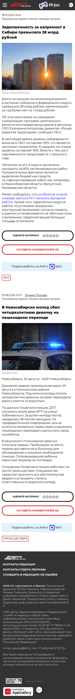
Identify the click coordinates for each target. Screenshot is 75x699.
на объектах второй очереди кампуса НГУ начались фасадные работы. (34, 198)
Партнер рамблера (34, 681)
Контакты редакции (19, 564)
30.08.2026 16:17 (12, 295)
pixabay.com (10, 372)
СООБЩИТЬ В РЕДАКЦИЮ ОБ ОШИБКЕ (30, 574)
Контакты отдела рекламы (24, 569)
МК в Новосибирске (15, 92)
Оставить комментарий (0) (37, 249)
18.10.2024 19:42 (11, 15)
